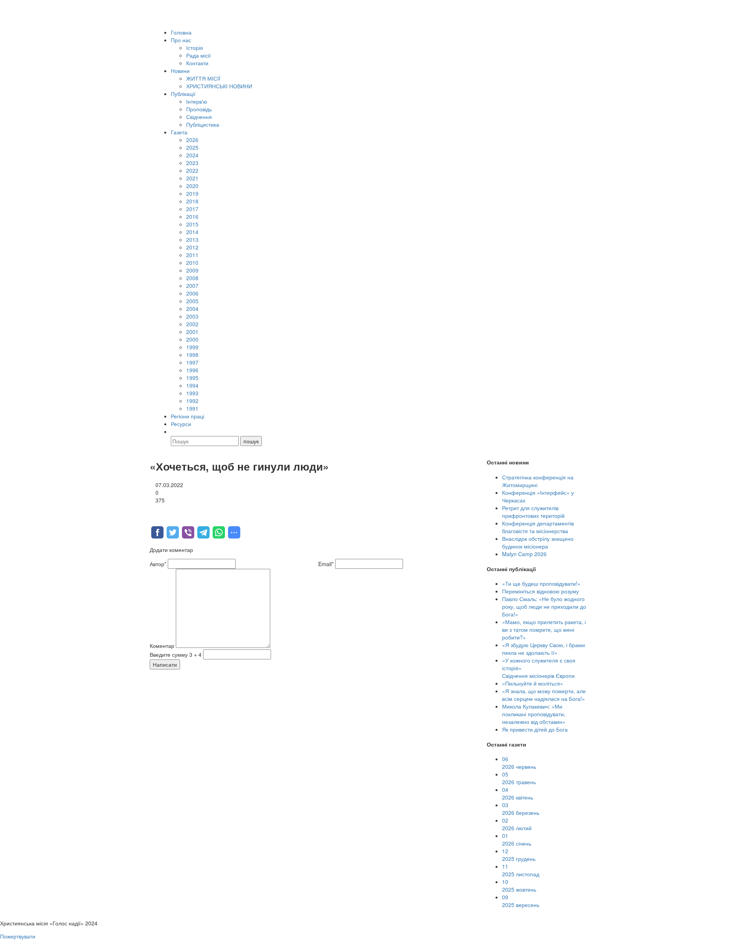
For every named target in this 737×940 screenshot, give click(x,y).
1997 (192, 362)
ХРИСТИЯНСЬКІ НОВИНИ (219, 86)
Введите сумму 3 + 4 (176, 654)
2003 (192, 316)
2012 (192, 247)
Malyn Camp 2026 (524, 554)
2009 (192, 270)
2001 (192, 331)
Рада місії (198, 55)
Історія (194, 47)
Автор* (158, 564)
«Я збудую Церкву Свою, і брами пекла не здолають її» (543, 648)
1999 (192, 347)
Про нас (181, 40)
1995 (192, 378)
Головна (181, 32)
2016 (192, 216)
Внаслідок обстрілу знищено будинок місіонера (537, 542)
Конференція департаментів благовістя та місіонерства (538, 527)
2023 (192, 163)
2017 (192, 209)
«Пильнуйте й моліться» (532, 683)
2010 (192, 262)
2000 (192, 339)
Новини (180, 70)
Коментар (162, 645)
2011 (192, 255)
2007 (192, 285)
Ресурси (181, 424)
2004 (192, 308)
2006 (192, 293)
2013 (192, 239)
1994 (192, 385)
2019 (192, 193)
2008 (192, 278)
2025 (192, 147)
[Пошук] (174, 431)
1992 (192, 401)
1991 (192, 408)
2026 (192, 140)
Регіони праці (187, 416)
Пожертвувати (17, 936)
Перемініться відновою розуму (540, 591)
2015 (192, 224)
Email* (326, 564)
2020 (192, 186)
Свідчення (199, 117)
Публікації (183, 93)
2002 (192, 324)
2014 (192, 232)
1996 (192, 370)
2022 (192, 170)
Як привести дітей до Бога (535, 729)
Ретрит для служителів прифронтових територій (533, 511)
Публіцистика (202, 124)
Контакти (197, 63)
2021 (192, 178)
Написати (165, 664)
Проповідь (199, 109)
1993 (192, 393)
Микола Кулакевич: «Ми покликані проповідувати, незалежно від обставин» (533, 713)
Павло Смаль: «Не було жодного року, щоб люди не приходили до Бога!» (544, 606)
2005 (192, 301)
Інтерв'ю (196, 101)
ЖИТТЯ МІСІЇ (203, 78)
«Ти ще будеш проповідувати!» (541, 583)
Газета (179, 132)
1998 (192, 354)
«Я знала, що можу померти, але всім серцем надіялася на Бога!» (544, 694)
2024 (192, 155)
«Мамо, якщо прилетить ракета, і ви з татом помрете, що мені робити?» (544, 629)
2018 (192, 201)
